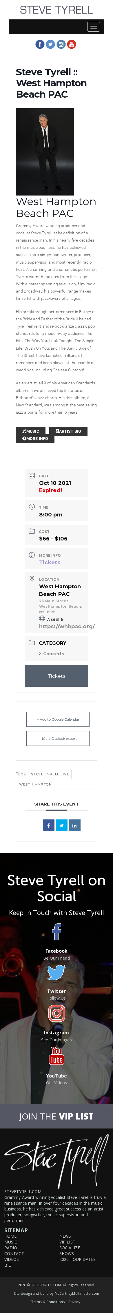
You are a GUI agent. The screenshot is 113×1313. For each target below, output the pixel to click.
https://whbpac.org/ (67, 626)
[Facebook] (40, 44)
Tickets (49, 562)
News (65, 1236)
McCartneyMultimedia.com (77, 1293)
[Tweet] (62, 825)
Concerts (53, 653)
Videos (11, 1259)
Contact (14, 1253)
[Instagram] (61, 44)
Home (10, 1236)
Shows (66, 1253)
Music (32, 431)
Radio (10, 1247)
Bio (8, 1265)
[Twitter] (50, 44)
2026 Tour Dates (77, 1259)
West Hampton (35, 784)
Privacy (74, 1301)
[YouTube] (71, 44)
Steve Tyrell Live (50, 774)
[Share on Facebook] (48, 825)
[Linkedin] (75, 825)
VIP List (67, 1242)
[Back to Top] (108, 1308)
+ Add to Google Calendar (58, 719)
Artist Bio (70, 431)
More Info (37, 438)
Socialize (69, 1247)
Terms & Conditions (48, 1301)
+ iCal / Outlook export (58, 738)
